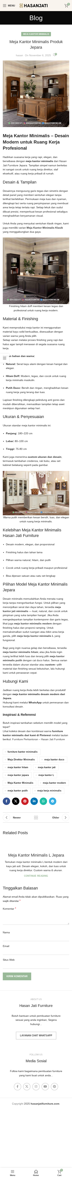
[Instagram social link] (36, 1086)
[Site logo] (36, 5)
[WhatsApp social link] (43, 801)
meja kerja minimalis (49, 790)
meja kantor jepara (18, 775)
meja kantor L (46, 775)
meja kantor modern (54, 783)
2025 (41, 1103)
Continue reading (36, 876)
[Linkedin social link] (34, 801)
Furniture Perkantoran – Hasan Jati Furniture (38, 739)
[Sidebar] (4, 358)
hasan (19, 55)
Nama (6, 932)
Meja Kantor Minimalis (36, 34)
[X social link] (15, 801)
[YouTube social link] (45, 1086)
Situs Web (9, 959)
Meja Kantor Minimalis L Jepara (36, 855)
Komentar (9, 908)
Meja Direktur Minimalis (21, 759)
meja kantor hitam (18, 767)
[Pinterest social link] (25, 801)
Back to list (36, 817)
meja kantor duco (54, 759)
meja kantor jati (47, 767)
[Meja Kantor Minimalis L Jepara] (36, 844)
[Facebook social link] (6, 801)
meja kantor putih (18, 790)
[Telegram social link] (52, 801)
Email (6, 946)
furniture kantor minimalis (22, 752)
